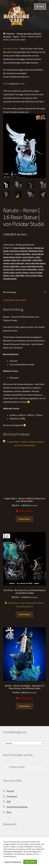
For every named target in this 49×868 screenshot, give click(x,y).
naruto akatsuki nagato (35, 263)
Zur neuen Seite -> (11, 48)
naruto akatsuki (17, 263)
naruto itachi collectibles (26, 269)
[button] (42, 118)
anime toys (15, 260)
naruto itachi (8, 269)
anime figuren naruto (12, 257)
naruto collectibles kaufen (31, 266)
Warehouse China (36, 251)
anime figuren (38, 254)
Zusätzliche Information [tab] (14, 300)
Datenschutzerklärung (17, 806)
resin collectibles (17, 275)
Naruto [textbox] (23, 743)
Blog (9, 812)
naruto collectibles (11, 266)
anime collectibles (23, 254)
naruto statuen (21, 272)
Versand (10, 791)
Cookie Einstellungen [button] (12, 862)
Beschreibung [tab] (9, 292)
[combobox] (24, 743)
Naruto (16, 36)
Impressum (12, 796)
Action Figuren (19, 248)
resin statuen (31, 275)
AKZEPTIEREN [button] (30, 862)
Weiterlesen (24, 519)
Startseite (10, 33)
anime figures (28, 257)
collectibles (26, 260)
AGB (9, 801)
